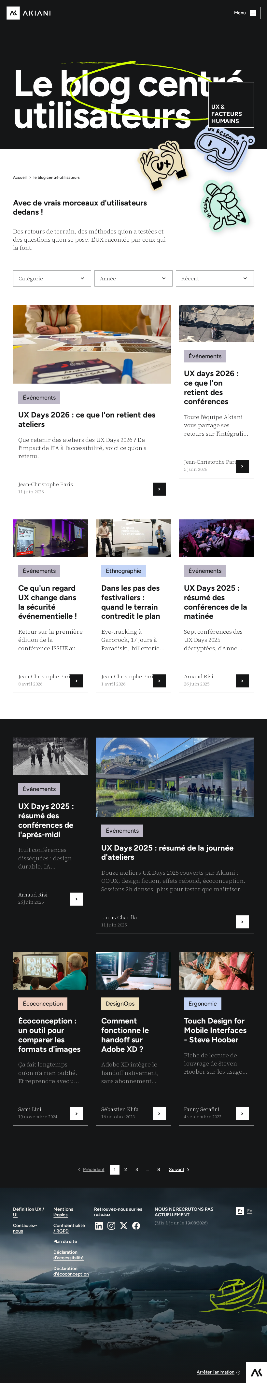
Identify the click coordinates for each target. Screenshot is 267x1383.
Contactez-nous (25, 1228)
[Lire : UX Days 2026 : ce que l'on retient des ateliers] (92, 403)
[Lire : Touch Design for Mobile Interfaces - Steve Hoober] (216, 1038)
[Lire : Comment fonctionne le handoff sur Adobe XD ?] (133, 1038)
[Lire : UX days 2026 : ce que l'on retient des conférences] (216, 391)
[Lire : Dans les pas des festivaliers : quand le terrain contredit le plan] (133, 606)
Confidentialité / (69, 1228)
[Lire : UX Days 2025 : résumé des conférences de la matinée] (216, 606)
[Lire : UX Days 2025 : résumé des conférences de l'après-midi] (50, 824)
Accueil (20, 177)
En (249, 1211)
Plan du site (65, 1241)
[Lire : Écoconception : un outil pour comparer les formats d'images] (50, 1038)
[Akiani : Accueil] (28, 13)
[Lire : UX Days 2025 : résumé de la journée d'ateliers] (175, 836)
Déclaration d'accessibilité (68, 1255)
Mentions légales (63, 1212)
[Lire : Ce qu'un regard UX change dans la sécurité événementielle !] (50, 606)
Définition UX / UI (28, 1212)
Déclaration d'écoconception (69, 1271)
